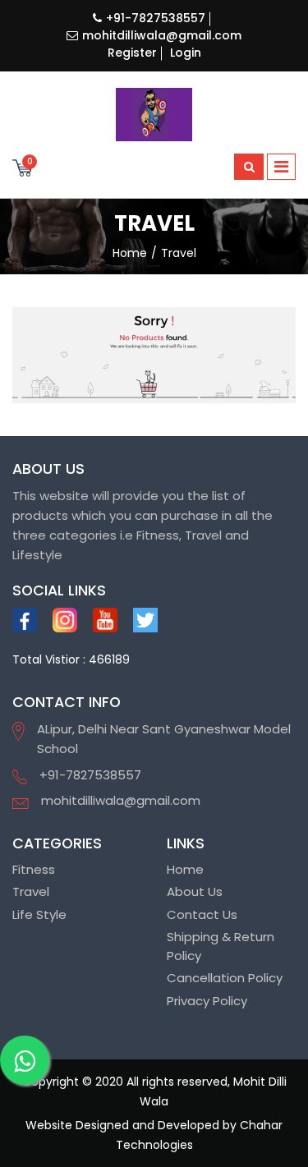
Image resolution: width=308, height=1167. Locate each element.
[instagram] (65, 620)
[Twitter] (145, 620)
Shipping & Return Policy (220, 946)
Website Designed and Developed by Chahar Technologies (154, 1135)
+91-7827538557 (155, 18)
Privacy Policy (207, 1000)
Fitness (33, 869)
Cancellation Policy (225, 977)
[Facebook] (24, 620)
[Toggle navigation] (281, 167)
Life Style (39, 914)
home (130, 253)
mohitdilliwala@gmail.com (161, 35)
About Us (195, 891)
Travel (30, 891)
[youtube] (105, 620)
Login (185, 52)
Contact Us (202, 914)
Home (185, 869)
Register (132, 52)
